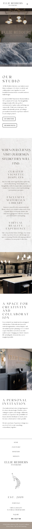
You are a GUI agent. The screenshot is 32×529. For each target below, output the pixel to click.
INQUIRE (16, 514)
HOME (16, 442)
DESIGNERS (16, 451)
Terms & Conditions (24, 524)
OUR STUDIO (16, 447)
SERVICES (16, 456)
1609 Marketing (22, 526)
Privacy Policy (10, 526)
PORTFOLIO (16, 503)
